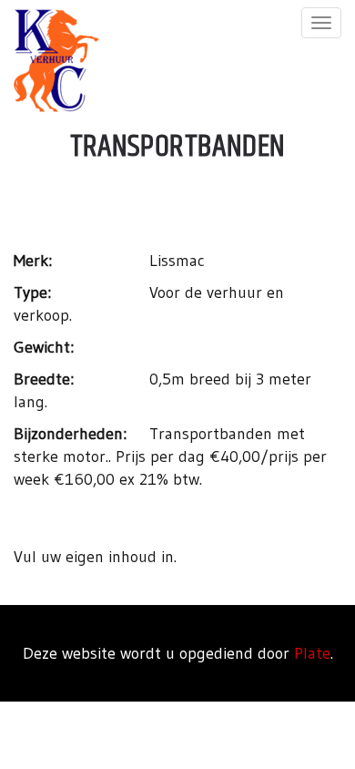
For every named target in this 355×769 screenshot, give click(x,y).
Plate (312, 653)
